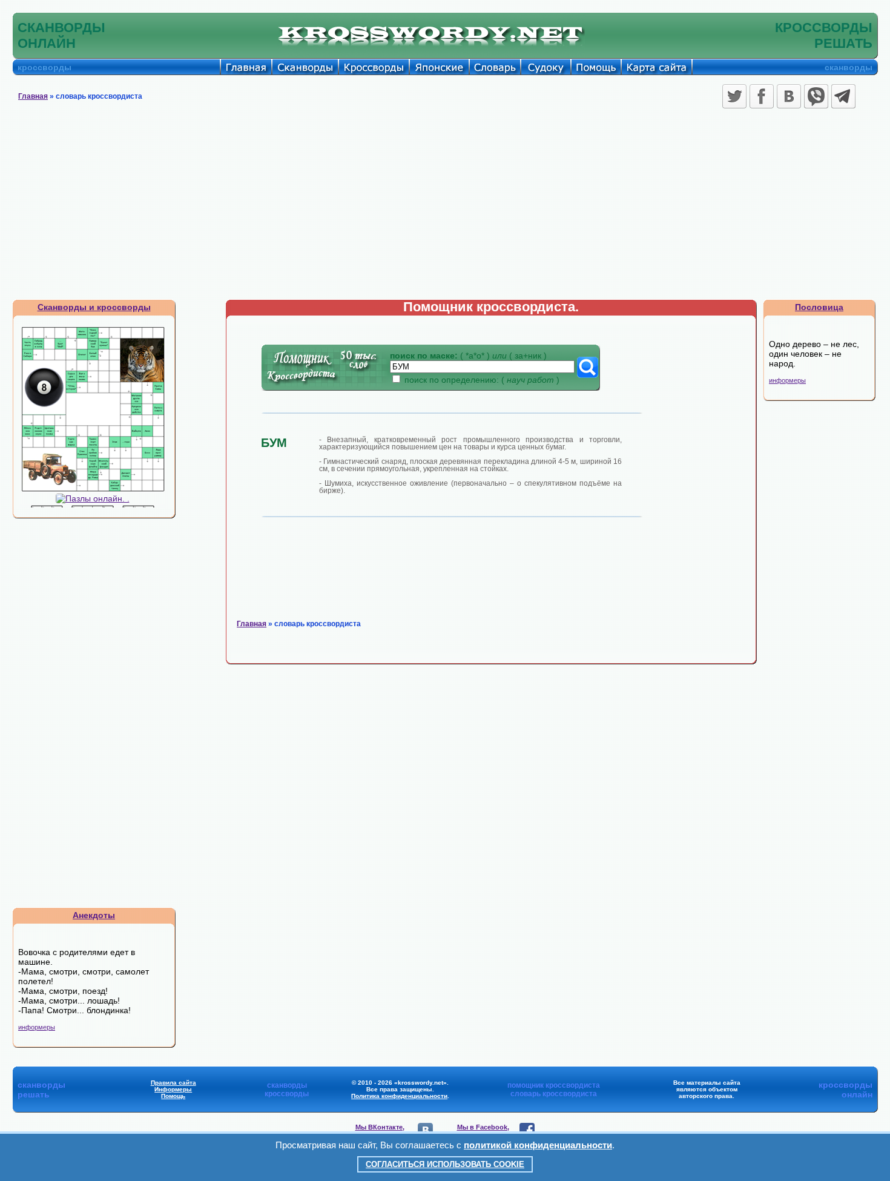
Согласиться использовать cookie (445, 1164)
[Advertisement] (445, 208)
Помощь (173, 1096)
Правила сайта (173, 1082)
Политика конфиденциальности (399, 1096)
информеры (36, 1027)
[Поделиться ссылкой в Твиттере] (734, 96)
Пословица (819, 307)
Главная (33, 96)
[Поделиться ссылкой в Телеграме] (843, 96)
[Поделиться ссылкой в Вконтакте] (789, 96)
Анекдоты (94, 915)
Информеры (173, 1089)
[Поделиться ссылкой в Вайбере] (816, 96)
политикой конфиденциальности (538, 1145)
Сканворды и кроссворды (94, 307)
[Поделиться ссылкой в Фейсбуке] (762, 96)
